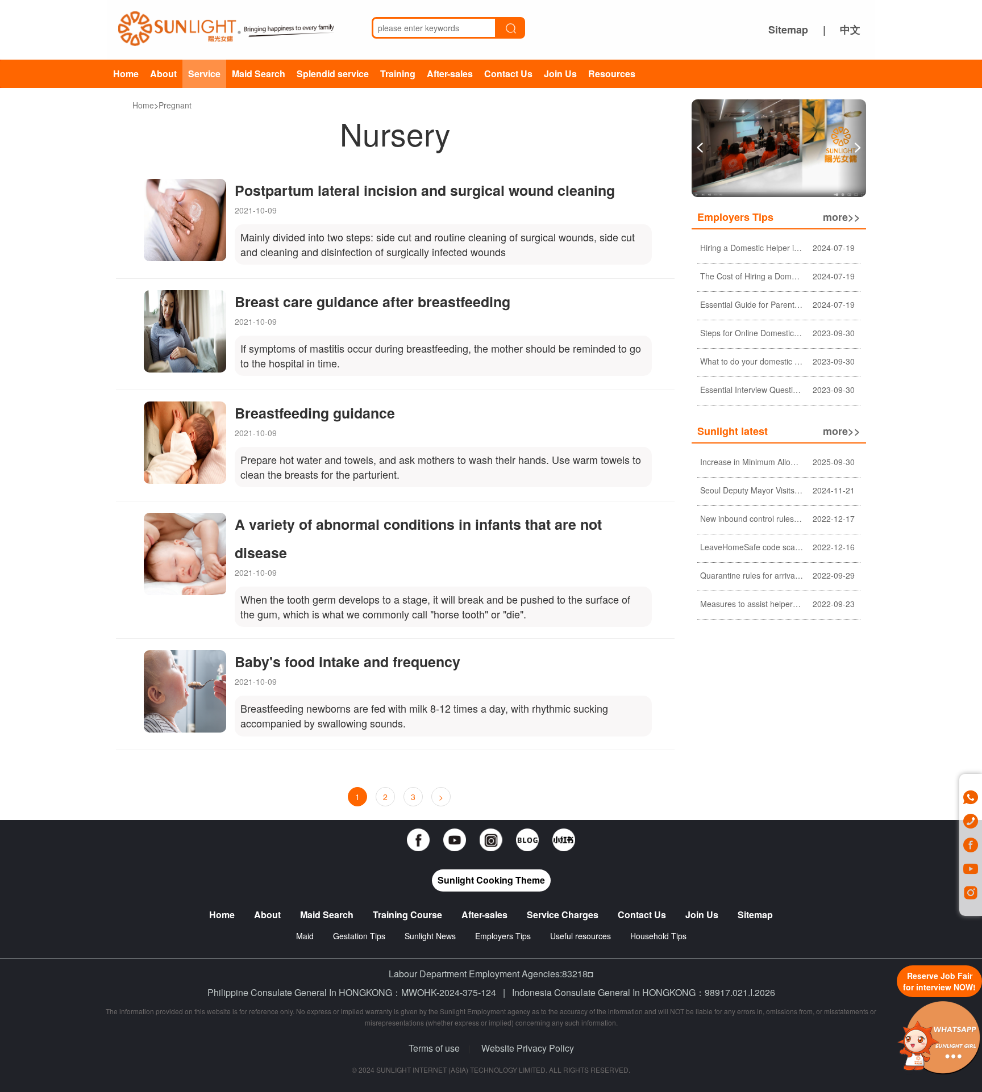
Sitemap (788, 29)
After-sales (450, 73)
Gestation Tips (359, 936)
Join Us (560, 73)
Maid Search (258, 73)
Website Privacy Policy (527, 1048)
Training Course (407, 914)
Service (204, 73)
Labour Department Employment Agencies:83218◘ (491, 973)
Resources (611, 73)
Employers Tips (503, 936)
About (163, 73)
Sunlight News (430, 936)
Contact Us (508, 73)
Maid (306, 936)
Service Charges (562, 914)
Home (126, 73)
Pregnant (175, 105)
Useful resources (580, 936)
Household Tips (658, 936)
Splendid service (333, 73)
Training (397, 73)
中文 (850, 29)
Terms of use (434, 1048)
